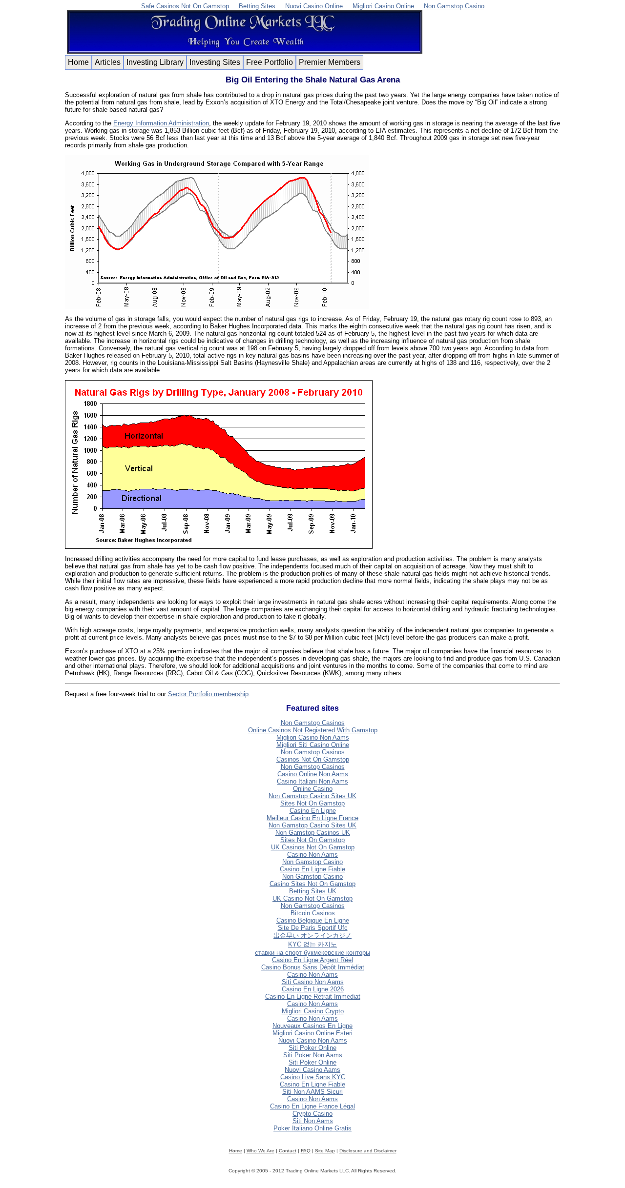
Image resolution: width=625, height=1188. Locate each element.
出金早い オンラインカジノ (312, 935)
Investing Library (155, 62)
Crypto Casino (312, 1113)
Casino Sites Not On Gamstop (312, 883)
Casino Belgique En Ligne (312, 920)
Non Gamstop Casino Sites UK (312, 796)
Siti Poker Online (312, 1047)
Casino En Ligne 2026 (313, 989)
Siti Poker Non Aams (312, 1055)
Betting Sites (257, 6)
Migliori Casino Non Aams (312, 737)
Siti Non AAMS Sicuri (312, 1091)
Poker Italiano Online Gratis (312, 1128)
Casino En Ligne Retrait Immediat (312, 996)
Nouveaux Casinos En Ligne (312, 1025)
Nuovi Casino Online (314, 6)
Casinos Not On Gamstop (312, 759)
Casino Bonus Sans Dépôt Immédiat (312, 967)
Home (78, 62)
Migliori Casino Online (383, 6)
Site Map (325, 1150)
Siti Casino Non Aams (313, 982)
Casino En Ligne (313, 810)
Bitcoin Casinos (313, 913)
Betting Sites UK (312, 891)
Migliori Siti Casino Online (312, 744)
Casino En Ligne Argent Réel (312, 960)
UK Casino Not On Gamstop (312, 898)
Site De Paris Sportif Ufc (313, 927)
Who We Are (260, 1150)
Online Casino (313, 788)
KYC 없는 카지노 (312, 944)
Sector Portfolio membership (208, 694)
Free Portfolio (269, 62)
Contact (287, 1150)
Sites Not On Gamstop (312, 803)
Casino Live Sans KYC (312, 1077)
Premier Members (329, 62)
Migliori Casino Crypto (313, 1011)
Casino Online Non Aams (312, 774)
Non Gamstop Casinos (313, 722)
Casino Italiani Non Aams (312, 781)
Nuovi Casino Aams (312, 1069)
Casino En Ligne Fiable (312, 869)
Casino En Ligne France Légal (312, 1106)
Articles (108, 62)
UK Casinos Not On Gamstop (312, 847)
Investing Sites (214, 62)
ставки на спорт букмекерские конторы (312, 952)
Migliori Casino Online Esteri (312, 1033)
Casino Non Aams (312, 854)
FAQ (306, 1150)
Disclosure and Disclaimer (367, 1150)
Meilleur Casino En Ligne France (312, 818)
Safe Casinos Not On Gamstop (185, 6)
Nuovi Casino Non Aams (312, 1040)
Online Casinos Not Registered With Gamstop (312, 730)
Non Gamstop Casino (454, 6)
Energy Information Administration (161, 123)
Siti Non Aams (312, 1121)
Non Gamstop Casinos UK (312, 832)
